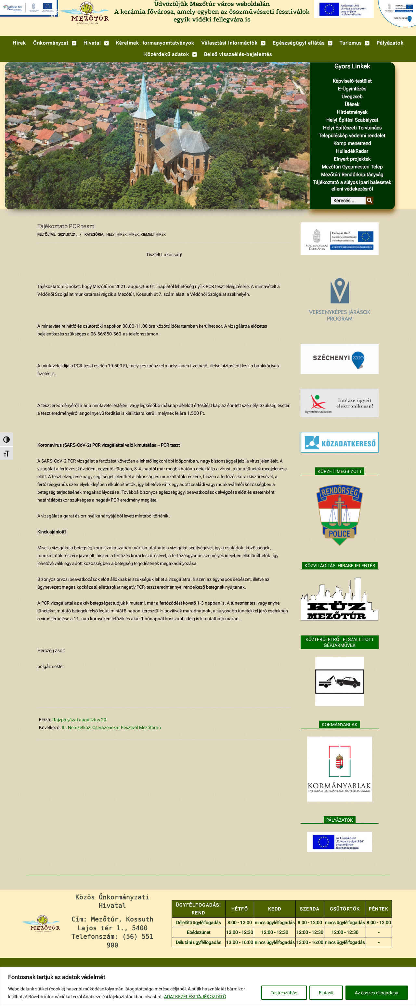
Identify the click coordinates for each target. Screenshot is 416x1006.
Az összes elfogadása (376, 992)
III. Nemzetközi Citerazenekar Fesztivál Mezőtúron (111, 727)
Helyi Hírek (116, 234)
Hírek (134, 234)
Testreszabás (284, 992)
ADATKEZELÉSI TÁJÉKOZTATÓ (195, 996)
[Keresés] (369, 200)
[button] (55, 43)
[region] (208, 986)
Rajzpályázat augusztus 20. (80, 719)
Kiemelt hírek (153, 234)
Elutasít (326, 992)
